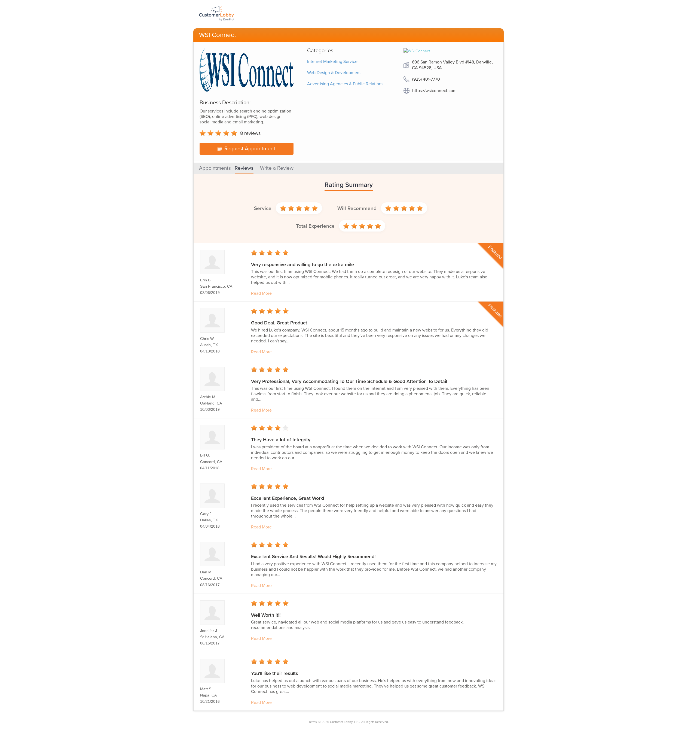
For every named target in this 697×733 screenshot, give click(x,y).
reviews (250, 133)
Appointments (215, 168)
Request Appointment (249, 148)
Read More (261, 293)
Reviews (244, 168)
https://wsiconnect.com (434, 90)
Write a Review (277, 168)
